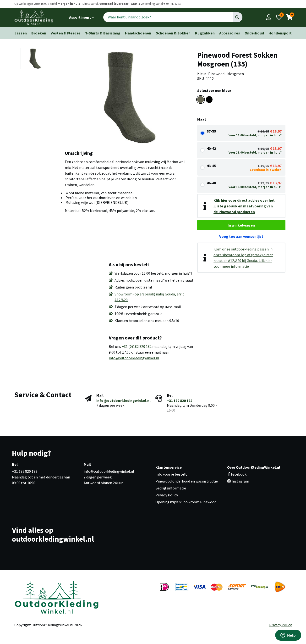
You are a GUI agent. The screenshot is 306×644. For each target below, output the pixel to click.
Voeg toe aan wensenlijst (241, 236)
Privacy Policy (166, 495)
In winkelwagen (241, 225)
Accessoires (229, 33)
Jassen (20, 33)
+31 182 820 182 (179, 400)
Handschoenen (138, 33)
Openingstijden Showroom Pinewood (185, 502)
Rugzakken (205, 33)
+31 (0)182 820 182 (137, 346)
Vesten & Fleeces (66, 33)
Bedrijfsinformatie (170, 488)
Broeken (38, 33)
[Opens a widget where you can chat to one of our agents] (288, 636)
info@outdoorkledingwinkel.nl (134, 357)
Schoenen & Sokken (173, 33)
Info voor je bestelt (171, 474)
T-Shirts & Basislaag (102, 33)
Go (237, 17)
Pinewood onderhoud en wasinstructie (186, 481)
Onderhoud (254, 33)
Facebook (238, 474)
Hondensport (280, 33)
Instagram (240, 481)
